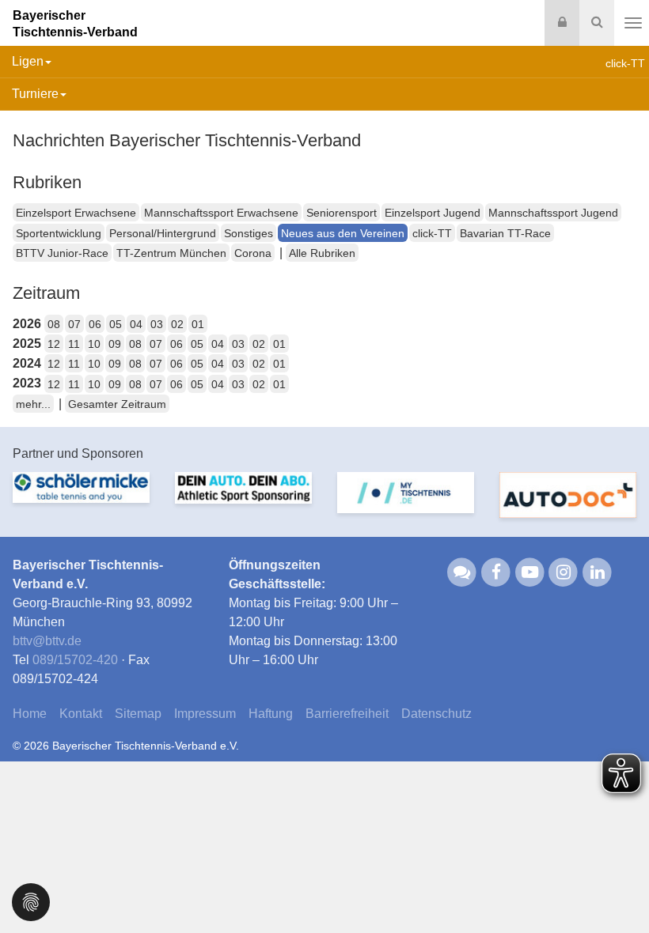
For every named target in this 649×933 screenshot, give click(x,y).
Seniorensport (341, 212)
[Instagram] (564, 571)
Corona (252, 253)
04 (136, 324)
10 (94, 344)
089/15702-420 (75, 660)
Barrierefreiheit (347, 713)
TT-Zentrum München (171, 253)
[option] (81, 497)
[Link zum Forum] (463, 571)
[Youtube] (530, 571)
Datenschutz (436, 713)
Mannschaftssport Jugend (553, 212)
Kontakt (80, 713)
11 (74, 344)
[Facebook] (496, 571)
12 (53, 344)
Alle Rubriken (322, 253)
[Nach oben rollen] (617, 889)
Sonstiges (248, 233)
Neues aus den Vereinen (342, 233)
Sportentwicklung (58, 233)
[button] (31, 901)
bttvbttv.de (47, 641)
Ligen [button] (28, 61)
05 (115, 324)
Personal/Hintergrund (162, 233)
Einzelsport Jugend (432, 212)
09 (114, 344)
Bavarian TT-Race (505, 233)
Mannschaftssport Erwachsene (221, 212)
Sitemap (138, 713)
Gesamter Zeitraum (117, 404)
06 (95, 324)
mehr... (33, 404)
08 (53, 324)
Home (30, 713)
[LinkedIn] (597, 571)
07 (74, 324)
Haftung (271, 713)
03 (156, 324)
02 (177, 324)
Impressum (205, 713)
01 (198, 324)
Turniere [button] (35, 93)
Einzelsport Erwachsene (76, 212)
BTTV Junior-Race (62, 253)
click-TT (432, 233)
